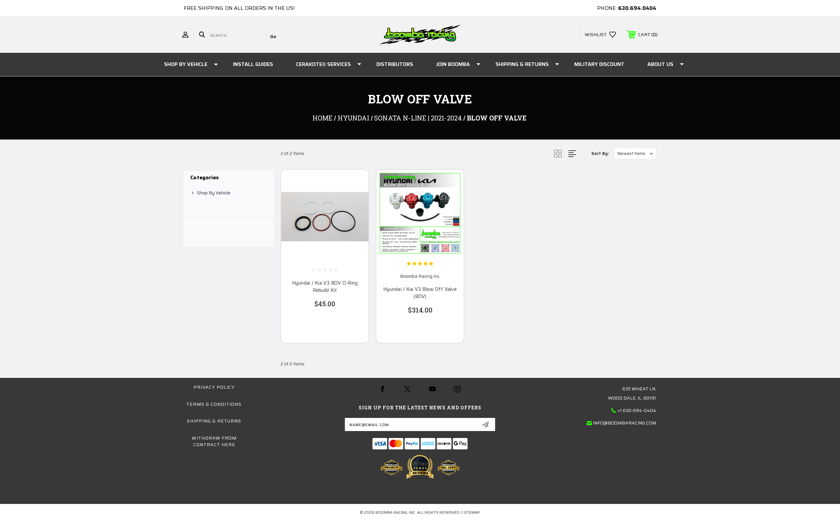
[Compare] (355, 216)
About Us (660, 64)
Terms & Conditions (214, 404)
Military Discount (599, 64)
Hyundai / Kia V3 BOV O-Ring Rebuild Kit (325, 286)
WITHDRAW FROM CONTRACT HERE (214, 441)
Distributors (394, 64)
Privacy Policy (214, 387)
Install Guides (253, 64)
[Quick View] (355, 183)
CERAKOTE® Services (323, 64)
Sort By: (600, 153)
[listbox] (635, 153)
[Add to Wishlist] (355, 199)
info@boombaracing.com (624, 422)
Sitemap (471, 512)
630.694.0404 (637, 8)
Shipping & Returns (522, 64)
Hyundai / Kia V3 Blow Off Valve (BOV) (420, 293)
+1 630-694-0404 (637, 410)
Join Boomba (453, 64)
